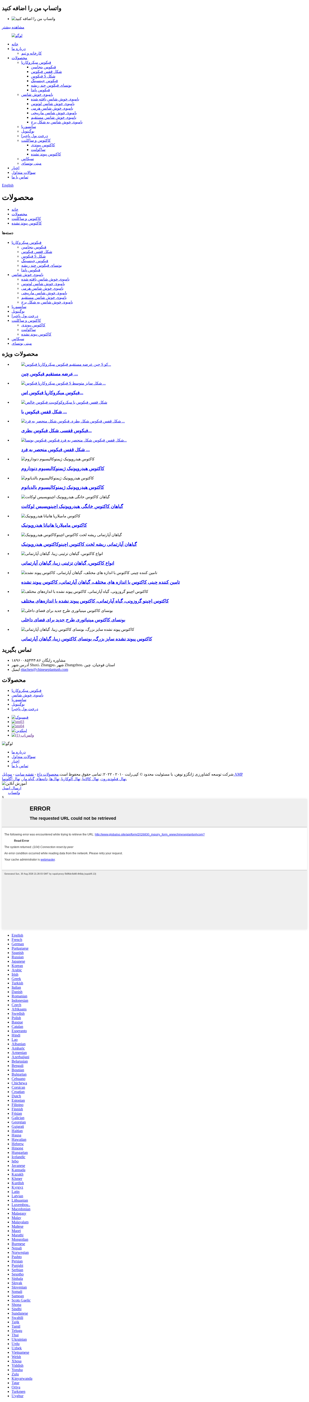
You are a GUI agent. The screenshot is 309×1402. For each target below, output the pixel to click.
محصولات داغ (48, 774)
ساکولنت (38, 149)
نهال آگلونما (11, 779)
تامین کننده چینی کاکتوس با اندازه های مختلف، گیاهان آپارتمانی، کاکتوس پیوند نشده (100, 582)
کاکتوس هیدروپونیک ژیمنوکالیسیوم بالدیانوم (62, 487)
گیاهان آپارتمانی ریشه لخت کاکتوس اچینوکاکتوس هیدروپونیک (79, 544)
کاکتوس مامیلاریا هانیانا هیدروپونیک (54, 525)
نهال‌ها (54, 779)
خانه (15, 44)
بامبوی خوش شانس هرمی (52, 108)
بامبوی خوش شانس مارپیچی (54, 113)
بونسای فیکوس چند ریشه (51, 85)
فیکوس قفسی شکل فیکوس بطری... (56, 430)
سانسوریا (28, 127)
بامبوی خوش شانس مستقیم (53, 117)
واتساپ (14, 793)
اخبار (15, 168)
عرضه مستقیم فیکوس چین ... (49, 373)
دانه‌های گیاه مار (35, 779)
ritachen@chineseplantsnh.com (44, 669)
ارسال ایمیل (11, 788)
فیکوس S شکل (43, 76)
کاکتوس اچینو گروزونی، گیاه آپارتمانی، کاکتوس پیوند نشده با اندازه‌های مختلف (95, 600)
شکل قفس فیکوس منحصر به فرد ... (55, 449)
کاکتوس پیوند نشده (46, 154)
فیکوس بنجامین (43, 67)
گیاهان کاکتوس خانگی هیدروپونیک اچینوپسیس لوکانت (72, 506)
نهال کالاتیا (90, 779)
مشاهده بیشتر (13, 27)
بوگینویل (27, 131)
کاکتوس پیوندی (43, 145)
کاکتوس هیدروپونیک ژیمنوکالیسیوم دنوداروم (62, 468)
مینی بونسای (31, 163)
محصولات (19, 58)
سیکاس (27, 159)
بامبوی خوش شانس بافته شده (55, 99)
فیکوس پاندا (40, 90)
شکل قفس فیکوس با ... (44, 411)
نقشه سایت (24, 774)
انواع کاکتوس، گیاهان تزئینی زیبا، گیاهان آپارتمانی (67, 563)
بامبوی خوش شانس (37, 94)
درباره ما (19, 49)
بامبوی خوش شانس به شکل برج (57, 122)
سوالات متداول (23, 172)
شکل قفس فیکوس (46, 72)
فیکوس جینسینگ (44, 81)
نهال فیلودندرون (113, 779)
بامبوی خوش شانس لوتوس (53, 104)
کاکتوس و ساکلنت (36, 140)
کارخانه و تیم (31, 53)
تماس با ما (20, 177)
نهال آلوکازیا (70, 779)
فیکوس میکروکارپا (36, 62)
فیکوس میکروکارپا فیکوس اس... (52, 392)
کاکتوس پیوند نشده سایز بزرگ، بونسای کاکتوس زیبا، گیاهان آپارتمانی (86, 638)
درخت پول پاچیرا (34, 136)
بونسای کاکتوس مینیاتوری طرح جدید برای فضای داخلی (73, 619)
